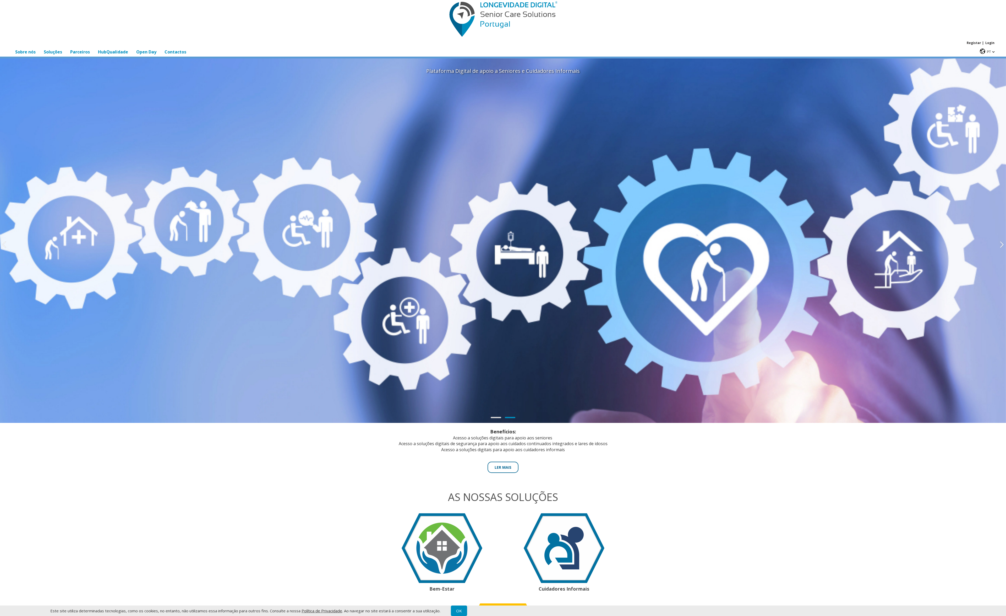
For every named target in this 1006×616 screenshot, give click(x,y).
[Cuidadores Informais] (564, 581)
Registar (974, 43)
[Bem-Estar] (442, 581)
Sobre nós (25, 52)
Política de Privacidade (322, 610)
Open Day (146, 52)
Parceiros (80, 52)
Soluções (53, 52)
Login (989, 43)
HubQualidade (113, 52)
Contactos (175, 52)
